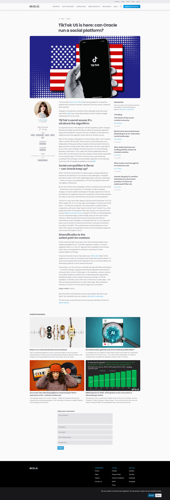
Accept (151, 495)
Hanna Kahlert (118, 139)
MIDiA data (95, 256)
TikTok (32, 135)
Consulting (81, 6)
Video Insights (94, 6)
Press (123, 1)
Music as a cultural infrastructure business (48, 349)
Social (47, 135)
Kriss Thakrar (118, 168)
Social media (39, 135)
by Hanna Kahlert (43, 120)
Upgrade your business (131, 6)
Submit (60, 448)
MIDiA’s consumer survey (74, 213)
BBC (94, 161)
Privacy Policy (116, 474)
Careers (97, 478)
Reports (56, 6)
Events (97, 471)
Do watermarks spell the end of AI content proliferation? (110, 349)
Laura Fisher (117, 155)
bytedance (42, 150)
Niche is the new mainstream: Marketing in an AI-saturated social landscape (127, 133)
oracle (52, 135)
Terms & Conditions (118, 478)
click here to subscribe (95, 296)
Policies (114, 471)
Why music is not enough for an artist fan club (126, 164)
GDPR (114, 481)
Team (133, 1)
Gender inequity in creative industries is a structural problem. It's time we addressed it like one (126, 180)
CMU (69, 113)
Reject (158, 495)
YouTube (131, 474)
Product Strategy (42, 160)
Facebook (132, 478)
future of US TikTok (76, 102)
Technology (43, 143)
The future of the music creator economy (124, 119)
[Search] (120, 6)
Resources (107, 6)
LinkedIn (131, 471)
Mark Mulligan (118, 123)
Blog (115, 6)
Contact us (98, 481)
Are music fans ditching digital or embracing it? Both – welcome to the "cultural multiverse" (53, 394)
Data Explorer (68, 6)
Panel (128, 1)
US (42, 137)
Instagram (132, 481)
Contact (117, 1)
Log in (138, 1)
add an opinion (64, 303)
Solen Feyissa (37, 96)
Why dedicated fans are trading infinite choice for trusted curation (125, 149)
